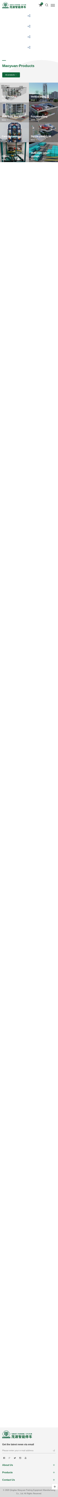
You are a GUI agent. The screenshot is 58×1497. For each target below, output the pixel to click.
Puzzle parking (39, 116)
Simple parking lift (41, 136)
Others (5, 156)
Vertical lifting (38, 96)
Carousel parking (11, 136)
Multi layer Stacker (12, 116)
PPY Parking (9, 96)
